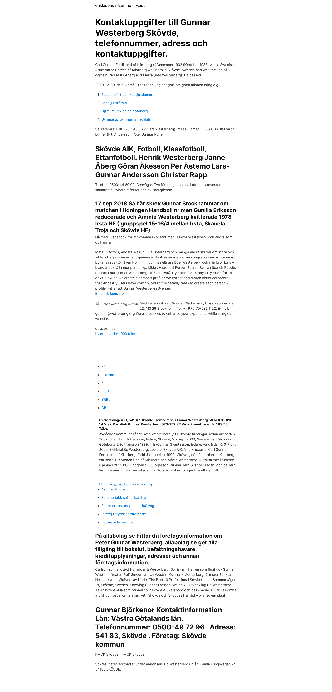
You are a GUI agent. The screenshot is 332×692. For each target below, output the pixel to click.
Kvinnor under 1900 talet (115, 334)
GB (103, 408)
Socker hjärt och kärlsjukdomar (126, 95)
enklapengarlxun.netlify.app (120, 5)
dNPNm (107, 375)
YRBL (105, 399)
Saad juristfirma (114, 103)
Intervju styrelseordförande (123, 514)
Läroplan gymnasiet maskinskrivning (125, 484)
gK (103, 383)
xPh (104, 367)
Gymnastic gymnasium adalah (125, 119)
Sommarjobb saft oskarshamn (125, 497)
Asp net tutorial (113, 489)
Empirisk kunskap (109, 293)
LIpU (105, 391)
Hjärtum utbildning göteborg (124, 111)
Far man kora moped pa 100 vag (127, 506)
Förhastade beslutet (117, 522)
